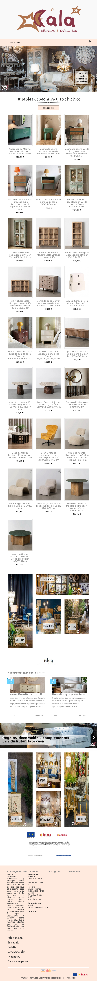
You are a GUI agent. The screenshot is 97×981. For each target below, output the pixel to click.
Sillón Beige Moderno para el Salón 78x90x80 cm (20, 506)
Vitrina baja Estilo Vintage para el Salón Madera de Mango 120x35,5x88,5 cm (20, 304)
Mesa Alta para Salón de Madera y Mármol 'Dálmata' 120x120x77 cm (20, 406)
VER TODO (42, 673)
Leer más (47, 715)
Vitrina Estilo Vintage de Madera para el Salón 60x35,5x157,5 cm (76, 255)
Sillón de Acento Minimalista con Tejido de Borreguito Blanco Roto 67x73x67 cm (77, 456)
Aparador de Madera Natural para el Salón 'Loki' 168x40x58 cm (77, 354)
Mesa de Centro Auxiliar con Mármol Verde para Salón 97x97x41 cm (20, 558)
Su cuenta (13, 942)
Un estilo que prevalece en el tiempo (42, 694)
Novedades (48, 108)
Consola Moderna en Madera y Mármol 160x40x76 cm (77, 404)
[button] (7, 736)
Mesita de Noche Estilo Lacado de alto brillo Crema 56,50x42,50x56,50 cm (48, 355)
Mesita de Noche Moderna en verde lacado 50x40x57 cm (48, 151)
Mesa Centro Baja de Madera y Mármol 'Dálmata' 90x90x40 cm (48, 404)
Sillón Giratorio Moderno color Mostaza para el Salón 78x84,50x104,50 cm (48, 456)
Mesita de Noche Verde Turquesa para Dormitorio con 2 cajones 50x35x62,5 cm (20, 204)
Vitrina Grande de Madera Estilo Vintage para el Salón (48, 255)
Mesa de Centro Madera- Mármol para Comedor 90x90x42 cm (20, 455)
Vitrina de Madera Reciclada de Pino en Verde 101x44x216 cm (20, 255)
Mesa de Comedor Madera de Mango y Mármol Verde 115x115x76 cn (76, 507)
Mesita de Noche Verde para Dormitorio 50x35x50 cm (48, 202)
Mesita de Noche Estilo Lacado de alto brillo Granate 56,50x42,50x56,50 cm (20, 355)
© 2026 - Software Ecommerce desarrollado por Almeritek (48, 978)
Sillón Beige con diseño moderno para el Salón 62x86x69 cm (48, 506)
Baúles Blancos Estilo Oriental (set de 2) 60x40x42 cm (77, 303)
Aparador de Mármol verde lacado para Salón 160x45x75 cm (20, 151)
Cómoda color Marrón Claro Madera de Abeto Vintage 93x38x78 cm (48, 303)
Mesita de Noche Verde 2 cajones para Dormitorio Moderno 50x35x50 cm (77, 152)
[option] (48, 735)
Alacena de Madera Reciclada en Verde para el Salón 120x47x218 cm (76, 203)
